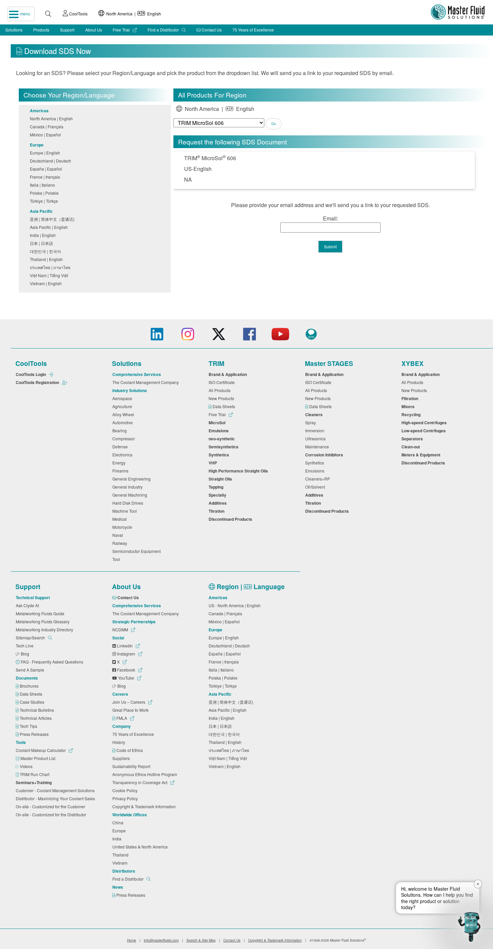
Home (131, 940)
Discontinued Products (231, 519)
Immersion (315, 430)
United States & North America (141, 846)
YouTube (126, 678)
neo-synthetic (223, 439)
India (117, 838)
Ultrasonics (316, 438)
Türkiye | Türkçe (45, 201)
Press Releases (35, 734)
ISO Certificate (223, 382)
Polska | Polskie (45, 193)
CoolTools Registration (38, 382)
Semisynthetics (224, 447)
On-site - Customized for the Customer (51, 806)
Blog (25, 653)
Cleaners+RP (318, 479)
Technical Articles (36, 718)
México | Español (46, 134)
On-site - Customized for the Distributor (52, 814)
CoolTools (78, 13)
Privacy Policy (126, 798)
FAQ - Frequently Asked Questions (52, 662)
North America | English (132, 13)
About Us (93, 30)
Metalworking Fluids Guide (41, 613)
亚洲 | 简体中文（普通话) (53, 219)
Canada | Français (47, 126)
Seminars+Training (35, 782)
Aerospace (123, 398)
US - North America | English (236, 605)
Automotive (123, 422)
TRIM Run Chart (35, 774)
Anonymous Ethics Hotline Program (145, 774)
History (119, 742)
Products (41, 30)
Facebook (126, 670)
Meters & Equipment (421, 455)
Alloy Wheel (124, 414)
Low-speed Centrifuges (424, 431)
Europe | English (46, 152)
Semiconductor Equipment (137, 551)
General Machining (130, 495)
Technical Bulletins (37, 710)
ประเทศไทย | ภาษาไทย (51, 267)
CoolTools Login (31, 374)
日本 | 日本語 (42, 243)
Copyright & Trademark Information (145, 806)
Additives (219, 503)
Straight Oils (221, 479)
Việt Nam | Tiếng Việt (50, 275)
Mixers (409, 406)
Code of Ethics (130, 750)
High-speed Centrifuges (425, 423)
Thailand (121, 855)
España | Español (47, 169)
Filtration (410, 398)
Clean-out (411, 447)
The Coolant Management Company (146, 382)
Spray (311, 422)
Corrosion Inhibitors (325, 455)
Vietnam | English (47, 283)
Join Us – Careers (129, 702)
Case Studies (32, 702)
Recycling (412, 415)
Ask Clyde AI (28, 605)
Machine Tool (125, 511)
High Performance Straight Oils (239, 471)
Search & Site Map (201, 940)
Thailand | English (47, 259)
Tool (117, 559)
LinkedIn (125, 645)
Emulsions (220, 431)
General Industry (128, 487)
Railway (120, 543)
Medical (120, 519)
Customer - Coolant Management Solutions (56, 790)
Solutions (13, 30)
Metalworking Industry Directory (45, 629)
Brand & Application (229, 374)
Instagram (126, 653)
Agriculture (123, 406)
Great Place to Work (131, 710)
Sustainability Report (132, 766)
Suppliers (122, 758)
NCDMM (120, 629)
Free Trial (122, 30)
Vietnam (120, 863)
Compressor (124, 438)
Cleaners (315, 415)
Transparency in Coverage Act (140, 782)
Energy (119, 462)
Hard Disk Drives (128, 503)
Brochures (30, 686)
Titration (217, 511)
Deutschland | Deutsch (51, 161)
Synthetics (220, 455)
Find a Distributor (164, 30)
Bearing (120, 430)
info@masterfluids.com (161, 940)
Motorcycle (123, 527)
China (118, 822)
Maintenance (318, 446)
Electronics (123, 454)
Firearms (121, 470)
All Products (220, 390)
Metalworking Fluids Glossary (43, 621)
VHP (214, 463)
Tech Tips (29, 726)
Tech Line (26, 645)
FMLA (121, 718)
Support (67, 30)
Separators (413, 439)
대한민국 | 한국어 (46, 251)
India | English (44, 235)
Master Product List (38, 758)
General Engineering (132, 479)
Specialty (218, 495)
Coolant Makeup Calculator (41, 750)
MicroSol (218, 423)
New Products (222, 398)
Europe (120, 830)
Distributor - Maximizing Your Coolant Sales (56, 798)
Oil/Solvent (316, 487)
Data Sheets (224, 406)
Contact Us (211, 30)
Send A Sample (31, 670)
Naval (118, 535)
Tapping (217, 487)
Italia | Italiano (43, 185)
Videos (27, 766)
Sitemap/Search (31, 637)
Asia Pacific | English (50, 227)
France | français (46, 177)
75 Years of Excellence (253, 30)
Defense (121, 446)
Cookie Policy (126, 790)
